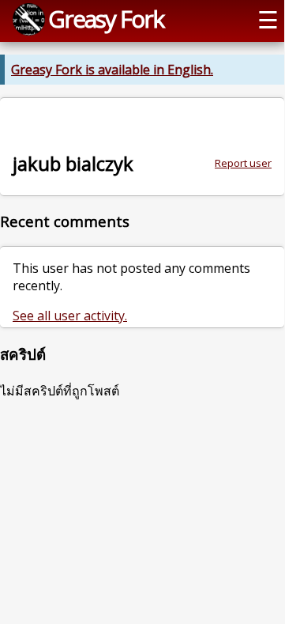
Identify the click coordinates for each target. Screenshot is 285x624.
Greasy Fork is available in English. (112, 69)
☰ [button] (268, 19)
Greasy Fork (105, 18)
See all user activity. (70, 315)
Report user (243, 163)
